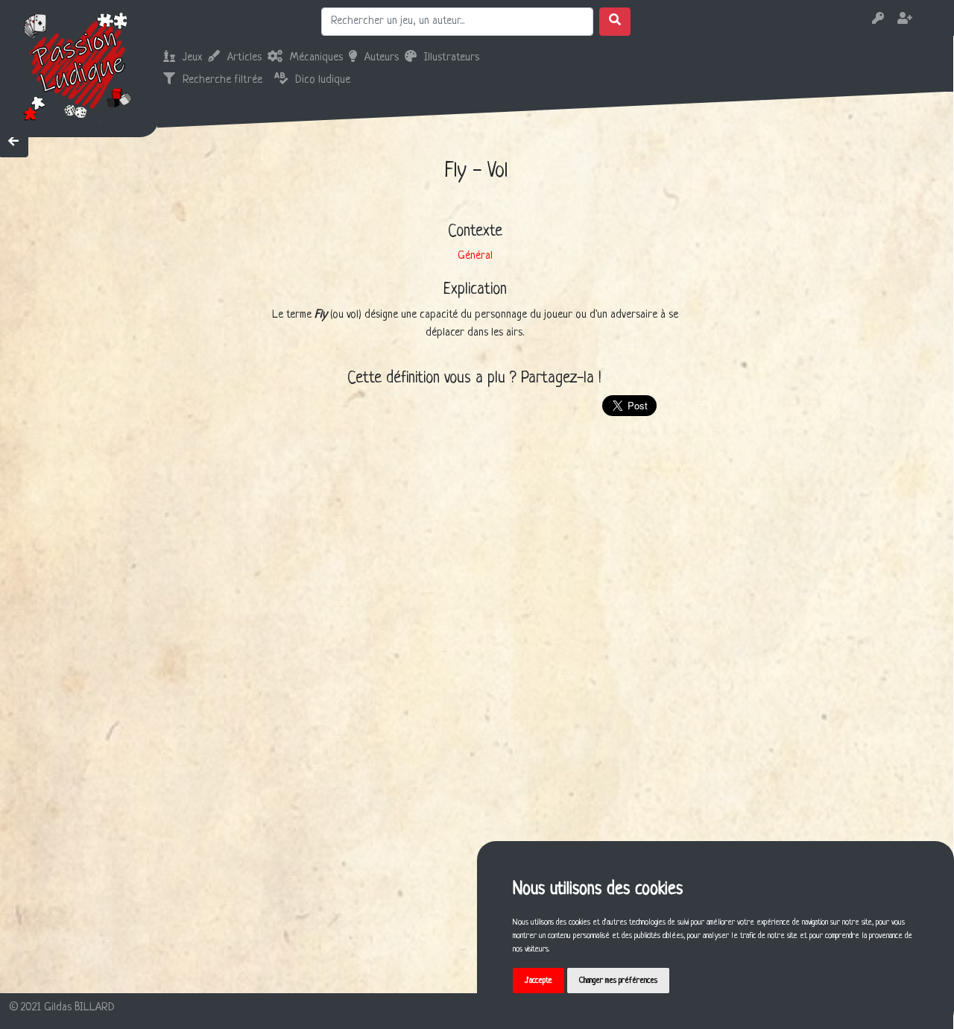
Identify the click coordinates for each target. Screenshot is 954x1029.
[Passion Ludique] (79, 66)
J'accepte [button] (538, 980)
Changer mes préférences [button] (618, 980)
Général (475, 256)
